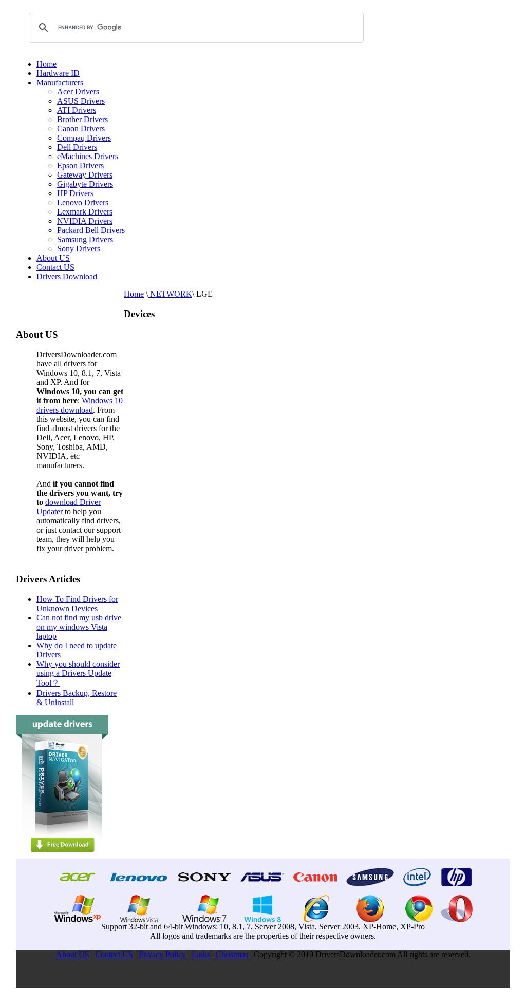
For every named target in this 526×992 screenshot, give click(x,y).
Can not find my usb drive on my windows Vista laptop (78, 626)
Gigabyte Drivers (85, 184)
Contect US (114, 954)
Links (202, 954)
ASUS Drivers (81, 100)
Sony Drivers (78, 248)
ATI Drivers (76, 110)
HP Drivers (75, 193)
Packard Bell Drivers (91, 230)
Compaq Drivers (84, 137)
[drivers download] (62, 855)
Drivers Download (66, 276)
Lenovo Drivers (82, 202)
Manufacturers (59, 82)
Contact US (55, 267)
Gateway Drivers (84, 174)
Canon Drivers (81, 128)
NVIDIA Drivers (84, 221)
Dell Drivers (77, 147)
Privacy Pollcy (163, 954)
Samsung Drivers (85, 239)
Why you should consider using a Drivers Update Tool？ (78, 673)
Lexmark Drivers (84, 211)
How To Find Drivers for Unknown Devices (77, 604)
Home (46, 64)
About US (53, 258)
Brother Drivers (82, 119)
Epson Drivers (80, 165)
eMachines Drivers (87, 156)
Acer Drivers (78, 91)
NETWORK (170, 293)
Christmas (232, 954)
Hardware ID (58, 73)
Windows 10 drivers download (79, 405)
